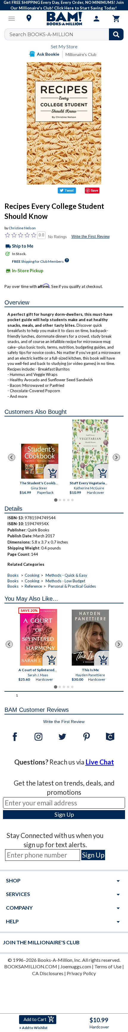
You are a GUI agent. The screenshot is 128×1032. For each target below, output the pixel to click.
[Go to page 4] (68, 500)
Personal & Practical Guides (72, 586)
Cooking (32, 575)
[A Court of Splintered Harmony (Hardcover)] (38, 637)
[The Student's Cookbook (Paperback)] (39, 461)
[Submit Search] (116, 34)
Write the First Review (90, 236)
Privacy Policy (81, 973)
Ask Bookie (48, 54)
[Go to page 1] (55, 499)
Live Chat (99, 762)
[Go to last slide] (11, 457)
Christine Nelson (22, 228)
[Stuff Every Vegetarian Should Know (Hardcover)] (90, 449)
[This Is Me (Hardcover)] (90, 638)
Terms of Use (107, 966)
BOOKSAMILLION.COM (30, 966)
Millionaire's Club (80, 54)
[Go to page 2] (60, 500)
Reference (33, 586)
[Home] (64, 18)
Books (12, 575)
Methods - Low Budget (65, 581)
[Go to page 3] (64, 500)
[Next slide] (116, 457)
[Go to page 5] (72, 500)
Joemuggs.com (75, 966)
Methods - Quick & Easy (66, 575)
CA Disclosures (47, 973)
